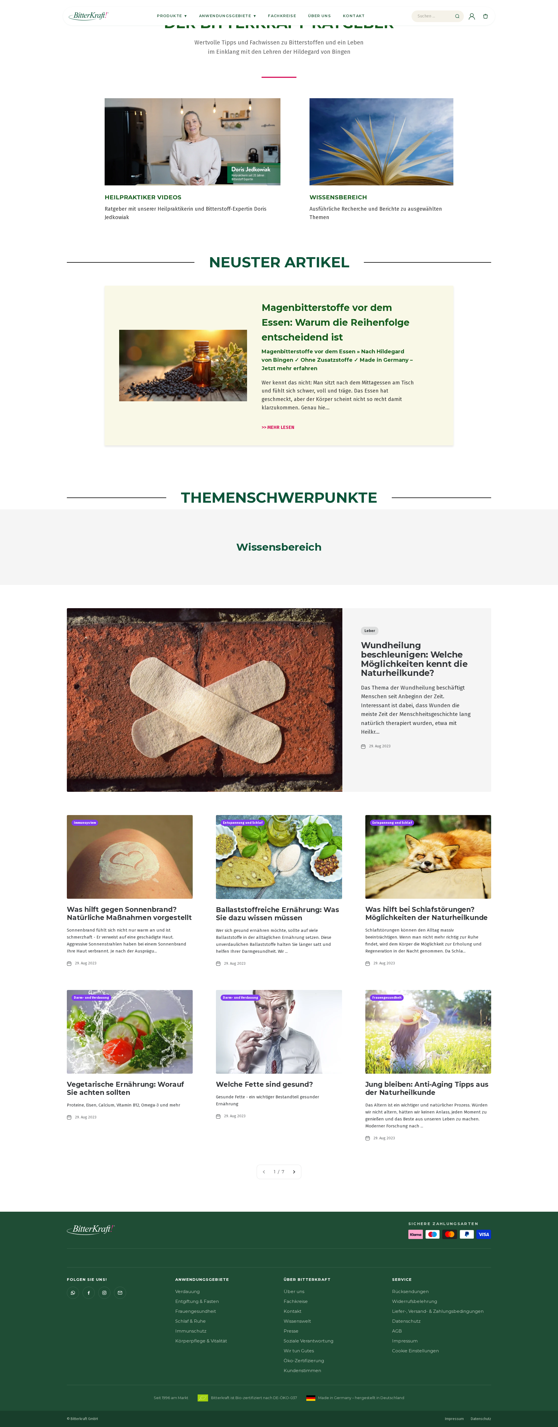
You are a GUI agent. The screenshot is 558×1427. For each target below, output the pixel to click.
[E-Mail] (120, 1293)
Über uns (319, 16)
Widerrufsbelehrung (414, 1301)
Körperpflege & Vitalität (201, 1341)
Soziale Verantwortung (308, 1341)
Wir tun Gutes (299, 1350)
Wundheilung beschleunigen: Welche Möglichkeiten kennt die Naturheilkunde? (414, 659)
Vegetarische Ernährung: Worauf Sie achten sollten (125, 1088)
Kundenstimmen (302, 1370)
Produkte (172, 15)
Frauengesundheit (195, 1311)
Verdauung (187, 1291)
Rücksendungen (410, 1291)
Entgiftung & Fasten (197, 1301)
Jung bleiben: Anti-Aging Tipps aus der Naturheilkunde (427, 1088)
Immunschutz (190, 1331)
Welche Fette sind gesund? (264, 1084)
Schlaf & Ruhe (190, 1321)
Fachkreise (282, 16)
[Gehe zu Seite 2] (294, 1172)
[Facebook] (89, 1293)
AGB (397, 1331)
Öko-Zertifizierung (304, 1360)
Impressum (405, 1341)
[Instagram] (104, 1293)
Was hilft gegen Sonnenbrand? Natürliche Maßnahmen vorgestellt (129, 913)
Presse (291, 1331)
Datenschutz (406, 1321)
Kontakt (354, 16)
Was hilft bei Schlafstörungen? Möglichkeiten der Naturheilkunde (426, 913)
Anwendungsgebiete (227, 15)
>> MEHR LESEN (278, 427)
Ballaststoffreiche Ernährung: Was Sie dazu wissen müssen (277, 914)
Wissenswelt (297, 1321)
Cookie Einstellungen (415, 1350)
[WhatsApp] (73, 1293)
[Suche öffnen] (457, 16)
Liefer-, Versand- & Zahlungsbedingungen (438, 1311)
